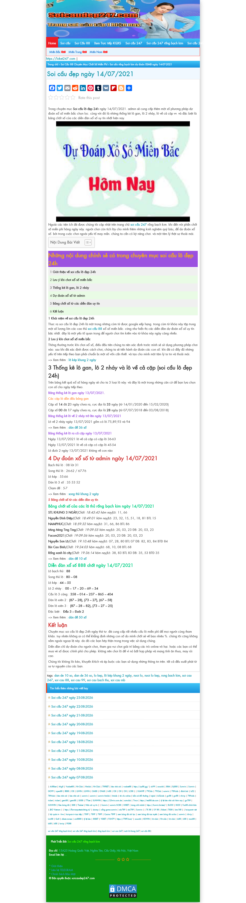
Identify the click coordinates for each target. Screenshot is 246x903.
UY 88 (156, 809)
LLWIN (79, 791)
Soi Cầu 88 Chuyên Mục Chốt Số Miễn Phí (84, 64)
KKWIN (146, 818)
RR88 (67, 791)
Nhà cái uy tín (91, 804)
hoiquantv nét (191, 809)
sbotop (96, 809)
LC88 (131, 791)
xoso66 (160, 786)
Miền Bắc (55, 52)
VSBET (103, 818)
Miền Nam (96, 52)
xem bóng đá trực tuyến (147, 814)
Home (52, 43)
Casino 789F (109, 814)
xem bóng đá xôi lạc (126, 814)
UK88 (80, 800)
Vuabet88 (70, 786)
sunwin (166, 791)
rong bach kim (170, 675)
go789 (188, 800)
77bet (88, 800)
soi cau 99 (78, 680)
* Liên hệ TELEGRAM (61, 870)
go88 (169, 795)
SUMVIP (140, 791)
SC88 (118, 804)
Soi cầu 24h (195, 43)
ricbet (50, 800)
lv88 (109, 791)
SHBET (126, 804)
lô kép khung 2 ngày (82, 359)
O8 (72, 791)
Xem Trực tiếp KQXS (107, 43)
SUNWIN (97, 800)
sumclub (127, 800)
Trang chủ (53, 64)
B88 (73, 804)
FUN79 (111, 818)
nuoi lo (138, 675)
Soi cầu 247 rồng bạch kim (164, 43)
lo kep (98, 675)
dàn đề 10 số (77, 558)
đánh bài (185, 791)
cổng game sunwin (109, 809)
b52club (160, 795)
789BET (105, 786)
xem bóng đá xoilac (168, 814)
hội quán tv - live (57, 814)
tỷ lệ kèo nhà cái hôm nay (172, 800)
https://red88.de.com (149, 800)
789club (174, 791)
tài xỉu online (125, 795)
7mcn (135, 800)
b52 (192, 791)
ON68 (102, 791)
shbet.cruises (67, 818)
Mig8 (61, 786)
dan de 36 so (83, 675)
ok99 (153, 786)
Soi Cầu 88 (82, 43)
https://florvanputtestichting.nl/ (78, 809)
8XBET (95, 818)
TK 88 (148, 809)
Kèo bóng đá (64, 804)
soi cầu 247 (138, 224)
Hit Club (79, 786)
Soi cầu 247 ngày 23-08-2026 (72, 697)
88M (168, 786)
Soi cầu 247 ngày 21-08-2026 (72, 715)
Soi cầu (65, 43)
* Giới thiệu (56, 866)
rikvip (183, 795)
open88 (59, 791)
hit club (155, 818)
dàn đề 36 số (77, 427)
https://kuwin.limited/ (156, 804)
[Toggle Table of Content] (86, 242)
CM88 (94, 791)
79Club (149, 791)
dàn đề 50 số (77, 617)
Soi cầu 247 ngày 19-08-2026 (72, 732)
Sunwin (183, 786)
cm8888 (77, 818)
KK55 (178, 804)
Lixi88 (50, 818)
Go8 (57, 818)
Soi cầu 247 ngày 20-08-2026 (72, 724)
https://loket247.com (60, 58)
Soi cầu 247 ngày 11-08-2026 (72, 750)
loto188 (178, 809)
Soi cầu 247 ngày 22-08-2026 (72, 706)
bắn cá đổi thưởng (141, 795)
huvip (62, 823)
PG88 (68, 823)
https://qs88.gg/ (141, 786)
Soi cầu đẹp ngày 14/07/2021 (90, 73)
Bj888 (175, 786)
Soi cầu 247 (133, 43)
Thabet (80, 804)
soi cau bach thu (98, 680)
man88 (192, 818)
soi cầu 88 (95, 328)
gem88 (65, 800)
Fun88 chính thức (190, 804)
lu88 (179, 818)
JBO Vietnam (55, 809)
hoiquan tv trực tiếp (74, 814)
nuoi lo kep (152, 675)
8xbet (163, 809)
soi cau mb (118, 680)
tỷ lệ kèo (87, 818)
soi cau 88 (62, 680)
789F (86, 814)
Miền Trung (75, 52)
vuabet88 (127, 786)
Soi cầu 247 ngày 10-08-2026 (72, 759)
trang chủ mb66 (138, 804)
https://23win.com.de (112, 800)
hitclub (107, 795)
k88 (184, 818)
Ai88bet (53, 786)
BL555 (170, 804)
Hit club (163, 818)
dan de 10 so (63, 675)
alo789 (122, 809)
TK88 (170, 809)
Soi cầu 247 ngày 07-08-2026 (72, 777)
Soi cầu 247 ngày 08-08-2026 (72, 768)
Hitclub (88, 786)
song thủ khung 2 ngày (84, 493)
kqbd (153, 795)
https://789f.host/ (124, 818)
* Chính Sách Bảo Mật (62, 874)
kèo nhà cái (116, 786)
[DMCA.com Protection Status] (123, 897)
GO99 (51, 791)
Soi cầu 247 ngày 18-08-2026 (72, 741)
